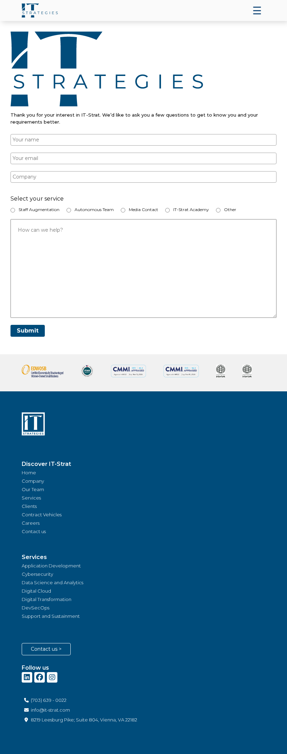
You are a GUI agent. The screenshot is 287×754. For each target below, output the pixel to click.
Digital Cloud (36, 591)
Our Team (33, 489)
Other (230, 209)
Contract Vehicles (42, 514)
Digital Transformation (46, 599)
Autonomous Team (94, 209)
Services (31, 498)
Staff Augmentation (39, 209)
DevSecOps (35, 607)
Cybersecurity (37, 574)
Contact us (34, 531)
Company (33, 481)
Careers (31, 523)
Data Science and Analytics (52, 582)
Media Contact (143, 209)
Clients (29, 506)
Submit (27, 330)
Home (29, 472)
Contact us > (46, 649)
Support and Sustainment (51, 616)
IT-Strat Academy (191, 209)
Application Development (51, 565)
